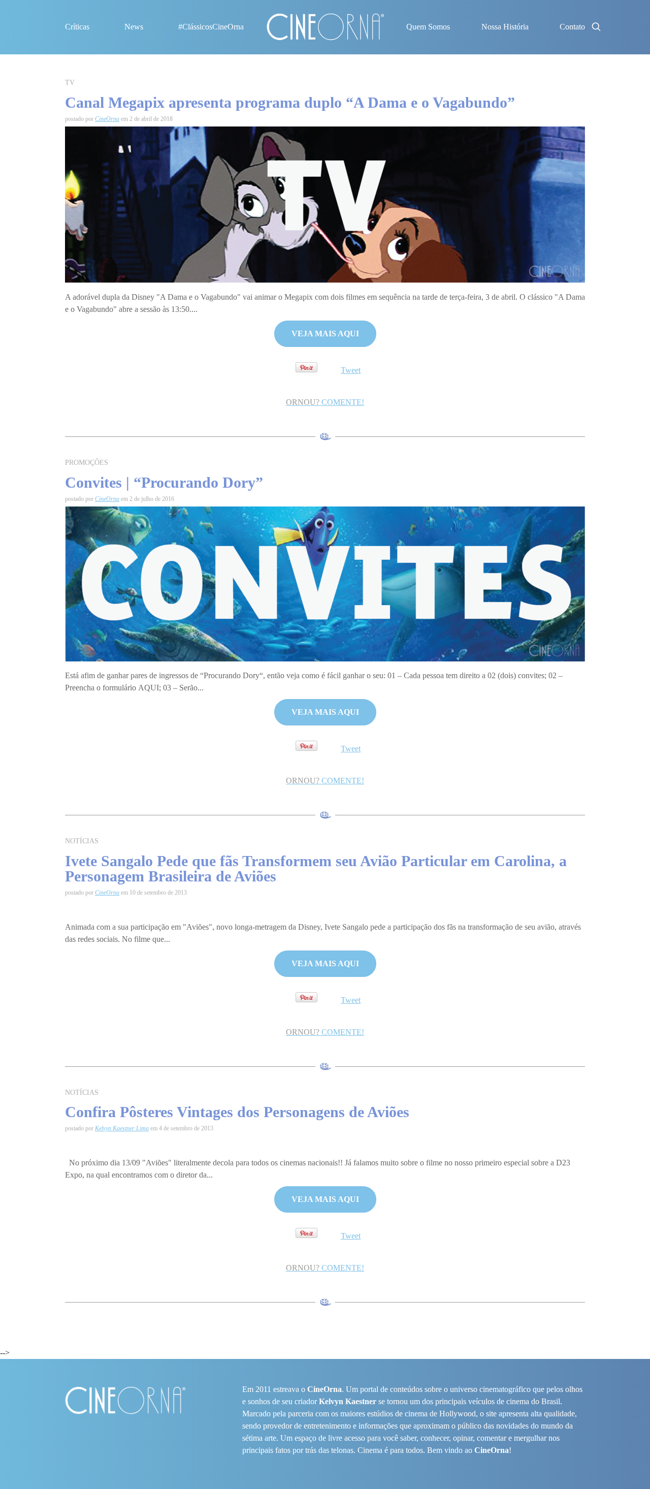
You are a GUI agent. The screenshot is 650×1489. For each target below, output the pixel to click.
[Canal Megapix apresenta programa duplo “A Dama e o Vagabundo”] (325, 204)
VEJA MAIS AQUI (325, 333)
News (133, 26)
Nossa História (505, 26)
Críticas (77, 26)
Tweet (351, 370)
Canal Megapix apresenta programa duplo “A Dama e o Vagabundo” (290, 102)
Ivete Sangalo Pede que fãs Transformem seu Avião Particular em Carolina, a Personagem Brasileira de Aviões (316, 868)
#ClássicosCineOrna (211, 26)
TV (70, 82)
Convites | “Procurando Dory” (164, 482)
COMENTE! (325, 402)
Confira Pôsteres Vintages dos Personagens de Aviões (237, 1111)
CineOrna (107, 118)
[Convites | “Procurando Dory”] (325, 583)
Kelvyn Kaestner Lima (122, 1128)
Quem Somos (428, 26)
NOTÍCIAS (82, 841)
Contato (572, 26)
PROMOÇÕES (86, 462)
